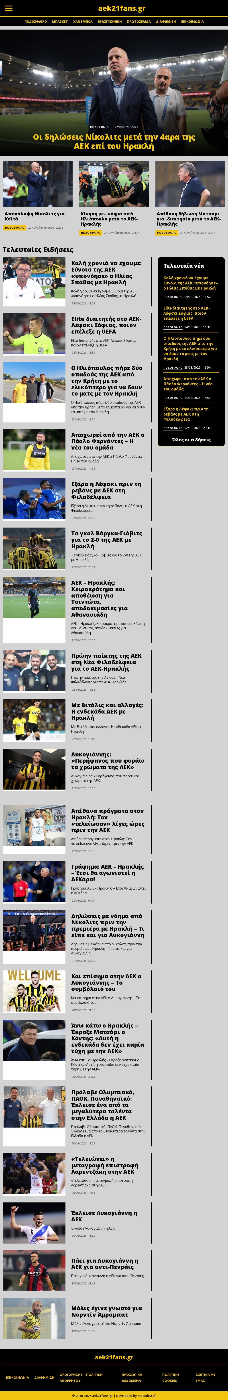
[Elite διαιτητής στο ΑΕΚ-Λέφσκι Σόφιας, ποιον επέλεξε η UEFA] (34, 333)
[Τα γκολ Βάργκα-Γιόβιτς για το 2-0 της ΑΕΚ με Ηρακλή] (34, 548)
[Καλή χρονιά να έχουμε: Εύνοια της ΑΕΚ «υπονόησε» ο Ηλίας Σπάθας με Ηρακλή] (34, 277)
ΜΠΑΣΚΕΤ (60, 21)
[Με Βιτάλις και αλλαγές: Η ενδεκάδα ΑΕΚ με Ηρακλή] (34, 719)
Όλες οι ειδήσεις (191, 439)
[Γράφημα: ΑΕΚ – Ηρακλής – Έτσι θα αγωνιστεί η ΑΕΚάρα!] (34, 881)
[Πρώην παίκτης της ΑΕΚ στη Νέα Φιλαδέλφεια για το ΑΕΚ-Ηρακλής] (34, 670)
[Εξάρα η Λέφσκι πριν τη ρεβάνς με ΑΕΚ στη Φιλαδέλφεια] (34, 498)
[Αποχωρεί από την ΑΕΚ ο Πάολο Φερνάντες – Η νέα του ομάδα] (34, 449)
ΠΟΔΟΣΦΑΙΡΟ (35, 21)
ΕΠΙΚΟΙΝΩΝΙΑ (192, 21)
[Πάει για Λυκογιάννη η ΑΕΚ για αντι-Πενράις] (34, 1270)
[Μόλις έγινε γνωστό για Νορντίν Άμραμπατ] (34, 1318)
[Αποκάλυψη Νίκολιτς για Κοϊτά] (38, 184)
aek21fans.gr (114, 1357)
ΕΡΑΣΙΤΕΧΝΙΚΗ (110, 21)
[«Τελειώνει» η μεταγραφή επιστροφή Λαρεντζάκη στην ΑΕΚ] (34, 1173)
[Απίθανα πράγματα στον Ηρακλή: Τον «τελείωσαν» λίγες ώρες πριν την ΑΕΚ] (34, 825)
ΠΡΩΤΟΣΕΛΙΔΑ (139, 21)
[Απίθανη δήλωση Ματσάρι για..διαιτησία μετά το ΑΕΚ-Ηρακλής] (190, 184)
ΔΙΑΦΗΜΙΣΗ (166, 21)
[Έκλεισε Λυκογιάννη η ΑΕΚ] (34, 1223)
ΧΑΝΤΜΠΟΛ (83, 21)
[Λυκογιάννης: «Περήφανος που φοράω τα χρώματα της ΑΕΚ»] (34, 769)
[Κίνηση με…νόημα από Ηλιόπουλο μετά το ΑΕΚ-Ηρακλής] (114, 184)
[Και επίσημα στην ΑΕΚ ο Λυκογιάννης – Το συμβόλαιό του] (34, 991)
